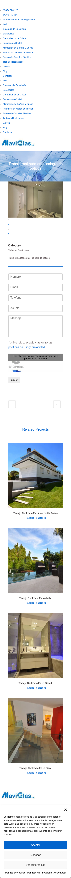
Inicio (5, 24)
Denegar (35, 854)
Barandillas (8, 34)
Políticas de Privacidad (39, 873)
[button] (65, 810)
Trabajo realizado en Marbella (35, 598)
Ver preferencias (35, 864)
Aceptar (35, 844)
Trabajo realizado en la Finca (35, 768)
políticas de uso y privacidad (26, 347)
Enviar (14, 380)
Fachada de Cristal (12, 43)
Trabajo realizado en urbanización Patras (35, 513)
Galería (6, 67)
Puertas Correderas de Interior (18, 53)
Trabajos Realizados (13, 62)
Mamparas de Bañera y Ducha (18, 48)
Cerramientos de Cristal (14, 39)
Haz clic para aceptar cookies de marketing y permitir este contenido (35, 357)
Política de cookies (15, 873)
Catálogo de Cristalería (14, 29)
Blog (5, 71)
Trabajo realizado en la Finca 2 (36, 683)
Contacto (7, 76)
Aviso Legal (60, 873)
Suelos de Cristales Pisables (17, 57)
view (35, 476)
